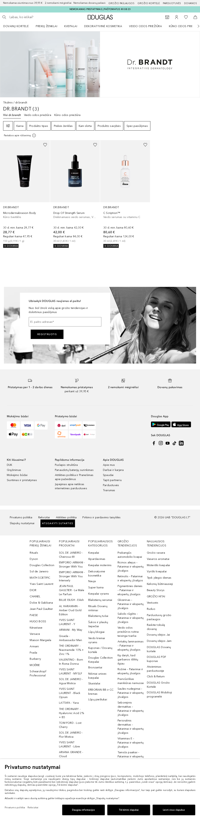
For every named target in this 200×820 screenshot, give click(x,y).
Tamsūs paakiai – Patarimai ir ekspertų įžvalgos (131, 756)
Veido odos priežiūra (145, 26)
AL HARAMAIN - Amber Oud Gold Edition (70, 610)
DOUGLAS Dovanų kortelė (159, 649)
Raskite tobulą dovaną (156, 627)
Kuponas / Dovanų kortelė (100, 650)
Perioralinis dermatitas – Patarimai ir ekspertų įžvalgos (131, 727)
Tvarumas (109, 490)
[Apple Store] (181, 424)
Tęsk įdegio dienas (159, 577)
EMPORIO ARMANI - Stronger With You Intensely (72, 576)
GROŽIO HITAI (156, 596)
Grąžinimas (14, 470)
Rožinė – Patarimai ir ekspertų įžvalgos (130, 671)
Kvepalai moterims (100, 565)
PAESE (34, 615)
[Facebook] (154, 443)
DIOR (33, 590)
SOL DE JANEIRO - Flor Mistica (71, 734)
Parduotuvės (172, 3)
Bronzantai (95, 667)
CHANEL (35, 596)
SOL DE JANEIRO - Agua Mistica (71, 681)
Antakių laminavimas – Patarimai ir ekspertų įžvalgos (131, 645)
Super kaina (96, 587)
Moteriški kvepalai (158, 565)
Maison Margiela (40, 640)
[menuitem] (18, 26)
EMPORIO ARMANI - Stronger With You (72, 564)
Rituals (34, 552)
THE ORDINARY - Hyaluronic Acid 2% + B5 (71, 713)
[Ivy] (27, 434)
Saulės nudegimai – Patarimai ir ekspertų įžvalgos (131, 693)
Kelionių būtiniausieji (160, 584)
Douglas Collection (42, 565)
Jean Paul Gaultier (41, 609)
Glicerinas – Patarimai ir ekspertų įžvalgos (131, 604)
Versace (35, 634)
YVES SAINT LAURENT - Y (67, 622)
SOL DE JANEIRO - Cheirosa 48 (71, 555)
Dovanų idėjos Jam (159, 641)
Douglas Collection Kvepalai (100, 659)
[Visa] (27, 425)
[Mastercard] (13, 425)
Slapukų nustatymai (22, 523)
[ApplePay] (13, 434)
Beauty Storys (156, 590)
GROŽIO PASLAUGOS (121, 3)
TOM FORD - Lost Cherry (70, 725)
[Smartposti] (75, 425)
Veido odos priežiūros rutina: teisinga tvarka (128, 632)
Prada (33, 652)
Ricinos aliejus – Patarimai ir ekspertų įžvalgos (131, 566)
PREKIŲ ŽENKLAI (46, 26)
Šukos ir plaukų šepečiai (98, 624)
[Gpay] (41, 425)
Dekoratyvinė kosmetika (103, 26)
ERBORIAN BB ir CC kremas (100, 691)
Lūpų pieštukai (97, 699)
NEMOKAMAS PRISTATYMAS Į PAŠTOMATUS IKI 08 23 (100, 9)
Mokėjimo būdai (17, 475)
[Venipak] (75, 434)
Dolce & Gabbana (41, 602)
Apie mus (109, 465)
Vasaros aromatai (158, 559)
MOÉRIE (35, 665)
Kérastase (36, 627)
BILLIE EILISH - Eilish (71, 600)
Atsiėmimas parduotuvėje (155, 668)
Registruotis (47, 334)
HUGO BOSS (38, 621)
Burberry (35, 659)
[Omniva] (61, 434)
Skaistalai (94, 683)
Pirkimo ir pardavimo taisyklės (101, 517)
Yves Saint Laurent (41, 584)
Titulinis (8, 102)
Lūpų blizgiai (96, 632)
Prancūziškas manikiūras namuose (131, 681)
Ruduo (151, 609)
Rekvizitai (44, 517)
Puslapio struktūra (66, 465)
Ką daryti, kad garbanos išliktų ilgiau (128, 659)
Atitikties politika (66, 517)
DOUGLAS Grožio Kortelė (158, 684)
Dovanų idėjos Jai (158, 634)
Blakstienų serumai (100, 600)
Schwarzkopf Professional (38, 673)
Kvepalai (70, 26)
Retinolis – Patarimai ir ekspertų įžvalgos (130, 578)
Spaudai (108, 475)
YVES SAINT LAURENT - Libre (69, 744)
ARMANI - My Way (70, 629)
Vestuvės (152, 602)
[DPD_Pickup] (89, 434)
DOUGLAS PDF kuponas (156, 659)
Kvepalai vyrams (98, 593)
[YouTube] (168, 443)
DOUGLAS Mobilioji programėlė (159, 694)
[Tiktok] (174, 443)
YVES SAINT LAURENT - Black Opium (69, 693)
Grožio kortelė (149, 3)
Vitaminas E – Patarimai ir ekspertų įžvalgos (131, 742)
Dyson (34, 559)
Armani (34, 646)
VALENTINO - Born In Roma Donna (71, 661)
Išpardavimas (96, 559)
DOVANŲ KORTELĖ (16, 26)
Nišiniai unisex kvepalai (97, 675)
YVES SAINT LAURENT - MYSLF (70, 671)
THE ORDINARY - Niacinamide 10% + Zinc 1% (71, 650)
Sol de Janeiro (39, 571)
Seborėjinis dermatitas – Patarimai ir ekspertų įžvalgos (131, 709)
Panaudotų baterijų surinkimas (74, 470)
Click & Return (156, 676)
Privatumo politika (21, 517)
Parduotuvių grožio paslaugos (159, 617)
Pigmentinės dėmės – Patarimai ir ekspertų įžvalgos (130, 590)
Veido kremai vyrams (96, 640)
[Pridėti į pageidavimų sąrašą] (45, 144)
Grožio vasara (156, 552)
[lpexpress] (89, 425)
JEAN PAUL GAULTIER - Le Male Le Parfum (71, 590)
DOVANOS (190, 3)
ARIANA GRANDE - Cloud (71, 754)
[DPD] (61, 425)
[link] (25, 194)
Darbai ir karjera (113, 470)
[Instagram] (161, 443)
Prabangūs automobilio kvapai (130, 555)
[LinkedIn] (181, 443)
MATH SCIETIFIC (40, 577)
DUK (9, 465)
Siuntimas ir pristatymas (22, 480)
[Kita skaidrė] (195, 26)
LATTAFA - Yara (69, 702)
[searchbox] (37, 17)
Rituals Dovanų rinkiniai (97, 608)
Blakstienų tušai (98, 616)
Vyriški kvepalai (157, 571)
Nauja (92, 581)
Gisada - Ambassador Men (70, 638)
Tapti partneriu (112, 480)
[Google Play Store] (161, 424)
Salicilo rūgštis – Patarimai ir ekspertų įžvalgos (131, 618)
